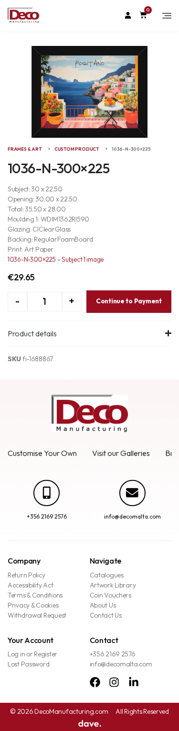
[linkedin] (136, 682)
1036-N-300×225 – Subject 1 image (56, 259)
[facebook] (97, 682)
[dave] (89, 722)
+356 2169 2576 (47, 516)
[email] (132, 493)
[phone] (46, 493)
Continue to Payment (129, 301)
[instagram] (117, 682)
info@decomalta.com (132, 516)
